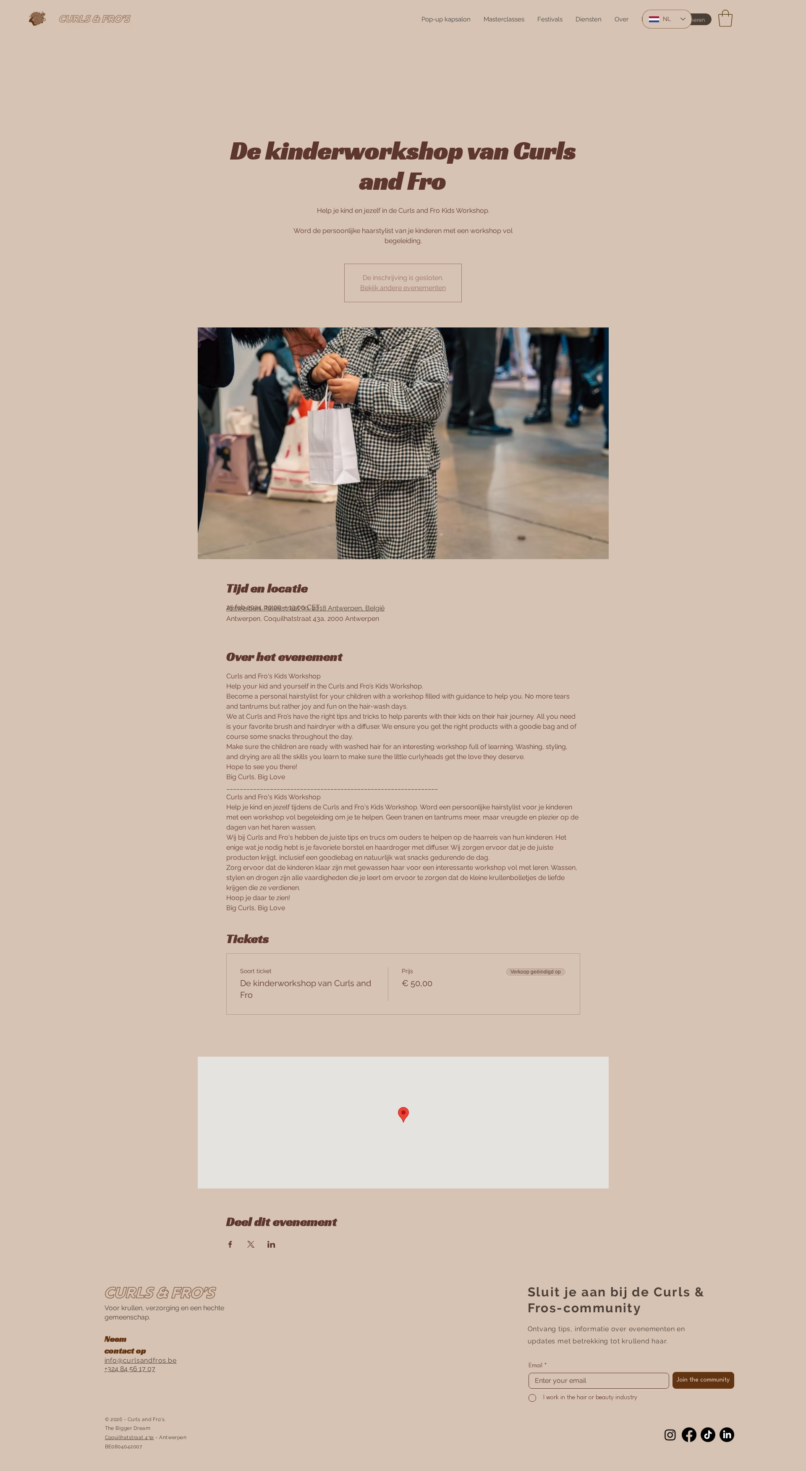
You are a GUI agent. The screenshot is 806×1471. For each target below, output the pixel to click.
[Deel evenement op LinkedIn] (271, 1244)
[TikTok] (708, 1434)
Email (535, 1366)
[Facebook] (689, 1434)
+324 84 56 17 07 (130, 1369)
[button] (725, 18)
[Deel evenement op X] (251, 1244)
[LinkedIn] (727, 1434)
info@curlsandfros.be (141, 1360)
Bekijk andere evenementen (403, 288)
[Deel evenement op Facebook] (230, 1244)
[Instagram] (670, 1434)
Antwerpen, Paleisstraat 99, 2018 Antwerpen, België (305, 608)
